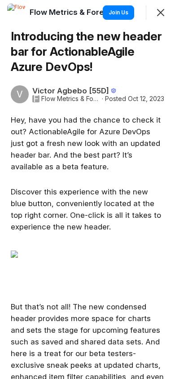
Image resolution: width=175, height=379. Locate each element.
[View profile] (16, 13)
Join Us (118, 12)
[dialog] (87, 189)
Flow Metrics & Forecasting (70, 98)
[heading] (82, 12)
